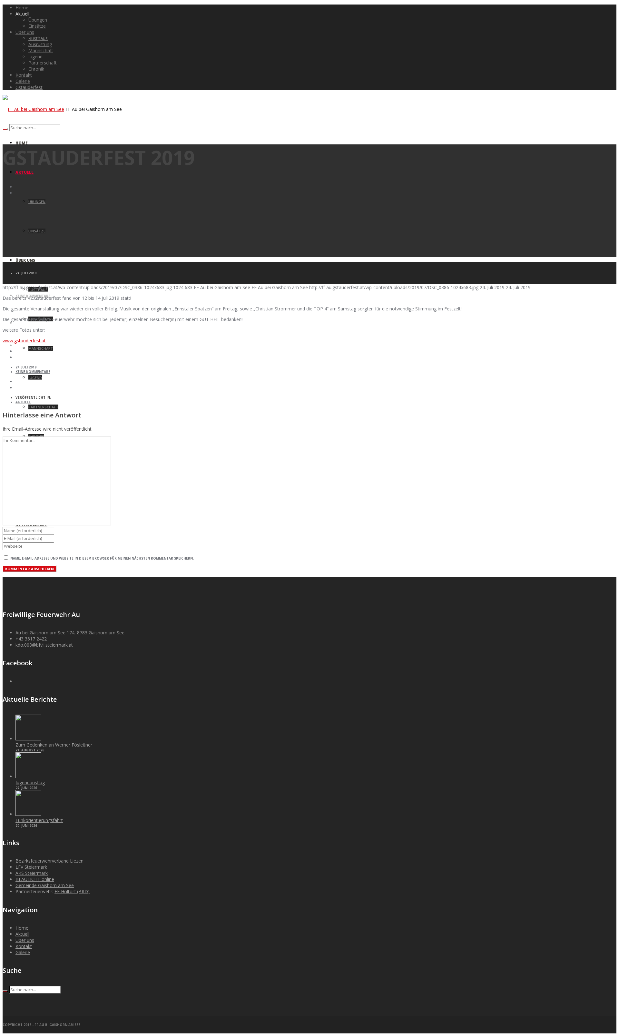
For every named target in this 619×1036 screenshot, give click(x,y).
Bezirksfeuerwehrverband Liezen (49, 861)
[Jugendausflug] (28, 776)
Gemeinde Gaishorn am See (44, 885)
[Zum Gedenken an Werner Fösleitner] (28, 739)
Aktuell (23, 402)
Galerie (22, 952)
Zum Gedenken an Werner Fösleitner (53, 745)
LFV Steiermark (31, 867)
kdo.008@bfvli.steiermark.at (44, 645)
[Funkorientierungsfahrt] (28, 814)
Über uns (24, 940)
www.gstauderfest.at (24, 340)
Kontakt (23, 946)
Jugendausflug (30, 782)
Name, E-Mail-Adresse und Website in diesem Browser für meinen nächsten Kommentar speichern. (102, 558)
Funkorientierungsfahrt (39, 820)
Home (21, 928)
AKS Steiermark (31, 873)
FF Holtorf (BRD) (72, 891)
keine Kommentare (32, 371)
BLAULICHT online (34, 879)
